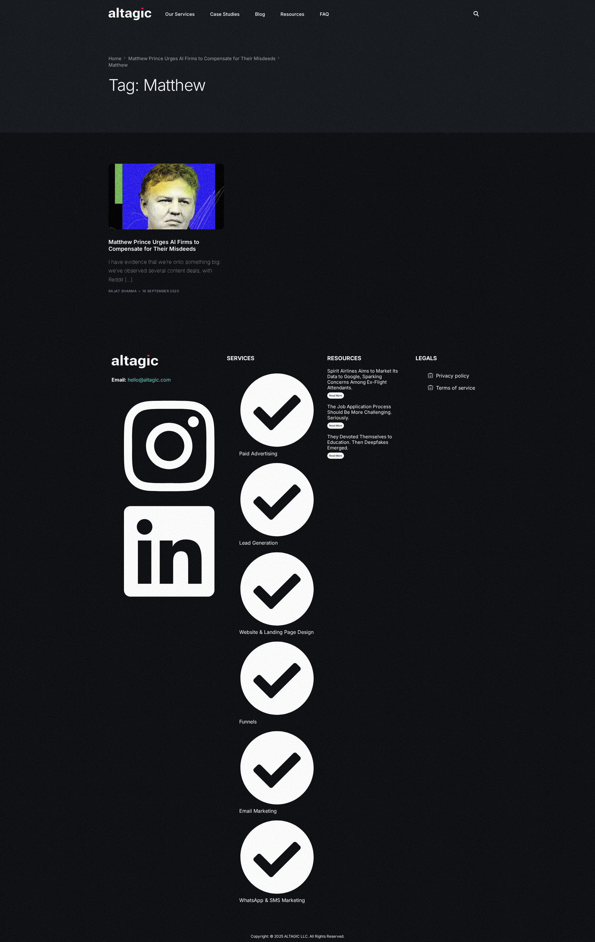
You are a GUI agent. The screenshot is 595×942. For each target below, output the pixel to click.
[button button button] (335, 456)
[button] (335, 395)
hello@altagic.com (149, 380)
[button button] (335, 425)
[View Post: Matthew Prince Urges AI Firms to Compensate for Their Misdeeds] (166, 197)
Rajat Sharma (122, 291)
